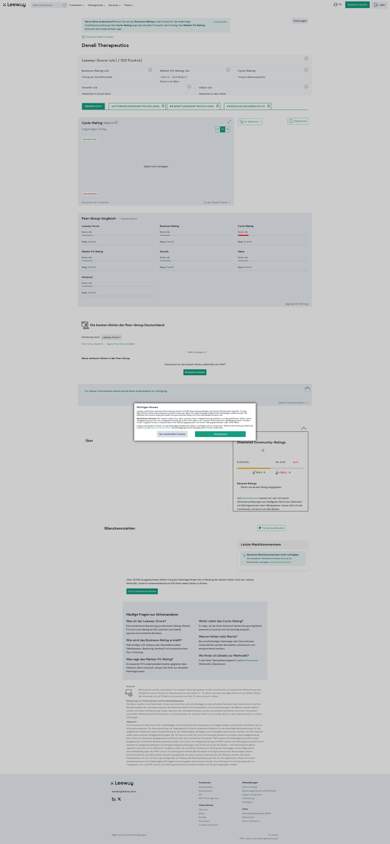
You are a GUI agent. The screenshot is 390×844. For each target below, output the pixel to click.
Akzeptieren (220, 434)
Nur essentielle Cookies (172, 434)
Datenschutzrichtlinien (161, 427)
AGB (144, 427)
